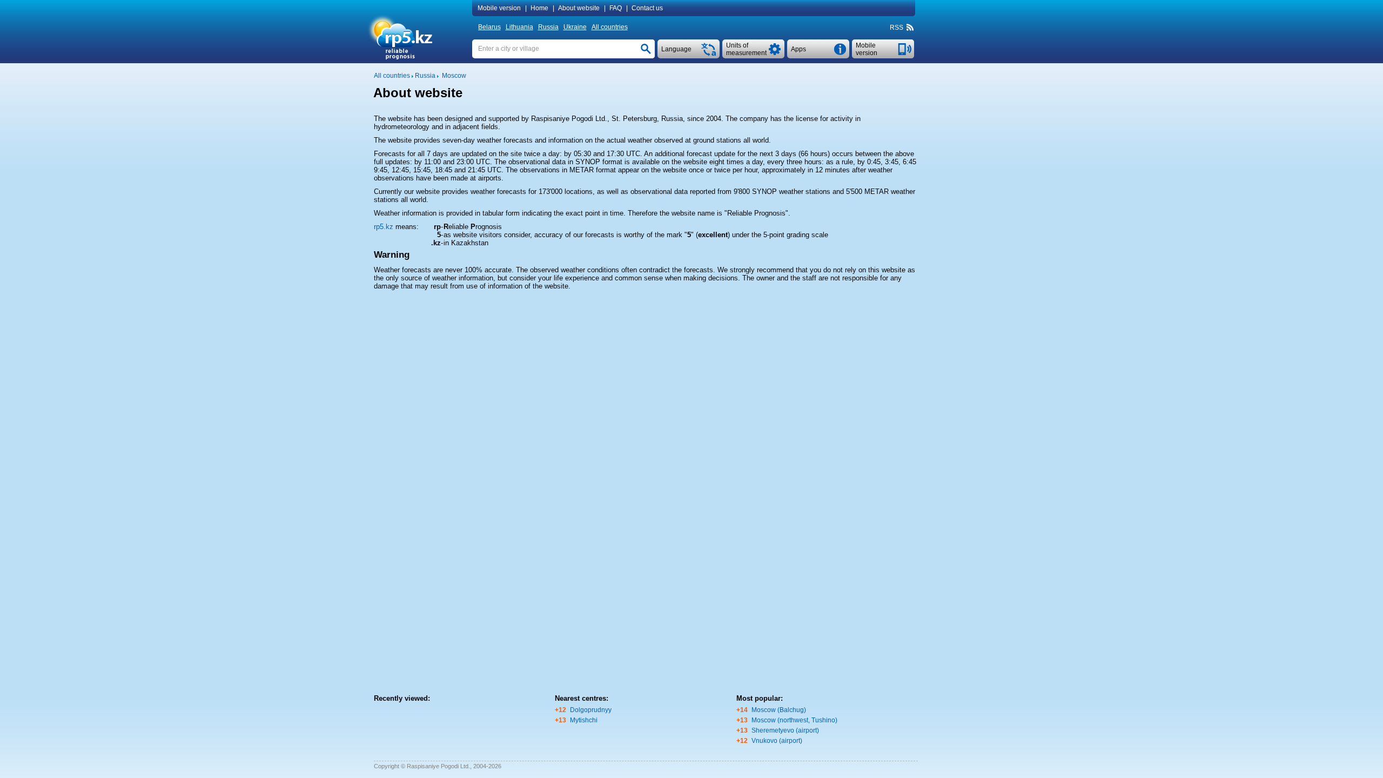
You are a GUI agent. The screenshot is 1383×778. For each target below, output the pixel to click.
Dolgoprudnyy (591, 710)
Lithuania (519, 27)
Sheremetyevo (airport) (785, 730)
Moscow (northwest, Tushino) (794, 720)
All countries (610, 27)
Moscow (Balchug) (778, 710)
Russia (548, 27)
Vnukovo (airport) (776, 741)
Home (539, 8)
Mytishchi (583, 720)
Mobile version (499, 8)
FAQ (615, 8)
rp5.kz (383, 227)
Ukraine (575, 27)
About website (579, 8)
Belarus (489, 27)
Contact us (647, 8)
